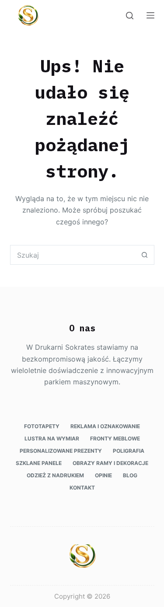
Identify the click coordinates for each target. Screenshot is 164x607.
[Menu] (150, 15)
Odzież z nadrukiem (55, 475)
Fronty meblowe (115, 438)
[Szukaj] (129, 15)
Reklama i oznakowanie (105, 426)
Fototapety (41, 426)
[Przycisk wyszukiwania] (144, 254)
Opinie (103, 475)
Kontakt (82, 487)
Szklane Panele (39, 463)
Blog (130, 475)
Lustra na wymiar (51, 438)
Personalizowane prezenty (61, 450)
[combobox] (72, 255)
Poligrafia (128, 450)
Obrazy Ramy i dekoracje (110, 463)
